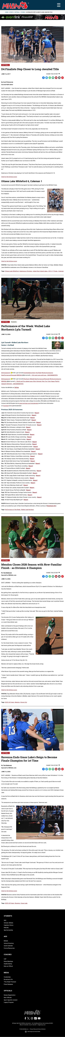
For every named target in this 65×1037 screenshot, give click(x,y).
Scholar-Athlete (8, 923)
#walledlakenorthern (29, 373)
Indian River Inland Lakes (40, 271)
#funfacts (26, 379)
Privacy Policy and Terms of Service (37, 1029)
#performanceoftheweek (8, 375)
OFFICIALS (8, 991)
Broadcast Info (8, 979)
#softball (38, 373)
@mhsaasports (5, 373)
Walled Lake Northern (27, 509)
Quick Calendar (8, 945)
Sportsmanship (8, 930)
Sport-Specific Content (10, 1000)
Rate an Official (8, 966)
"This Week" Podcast (10, 982)
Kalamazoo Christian (26, 271)
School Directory (9, 943)
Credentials (7, 977)
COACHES (7, 954)
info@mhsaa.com (41, 1024)
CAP (5, 959)
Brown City (24, 702)
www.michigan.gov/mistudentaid (28, 403)
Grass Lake (24, 903)
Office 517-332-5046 (24, 1024)
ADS (5, 936)
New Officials (8, 997)
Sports (11, 12)
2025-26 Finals (9, 702)
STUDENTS (8, 916)
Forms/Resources (9, 948)
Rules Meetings (8, 961)
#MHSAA (19, 375)
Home (6, 12)
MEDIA (6, 973)
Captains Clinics (8, 925)
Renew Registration (9, 995)
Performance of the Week (13, 509)
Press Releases (8, 984)
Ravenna (17, 903)
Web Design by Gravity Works (33, 1031)
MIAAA (6, 941)
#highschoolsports (47, 373)
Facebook (6, 406)
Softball (17, 12)
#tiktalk (32, 379)
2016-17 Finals (53, 271)
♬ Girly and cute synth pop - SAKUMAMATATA (44, 375)
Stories (23, 12)
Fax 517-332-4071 (33, 1024)
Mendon (17, 702)
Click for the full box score (9, 177)
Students (13, 322)
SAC (5, 920)
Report (37, 413)
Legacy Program (9, 1002)
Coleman (61, 271)
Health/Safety (8, 964)
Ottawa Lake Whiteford (12, 271)
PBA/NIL (6, 927)
